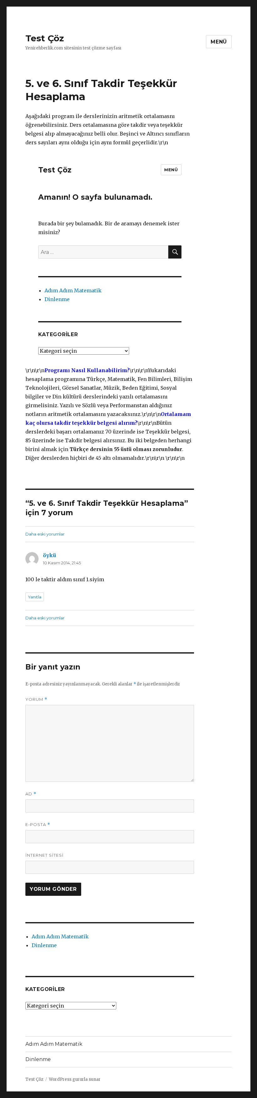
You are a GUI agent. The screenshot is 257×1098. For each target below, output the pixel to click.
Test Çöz (44, 38)
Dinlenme (44, 945)
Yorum (36, 699)
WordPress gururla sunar (75, 1079)
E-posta (37, 824)
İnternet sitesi (44, 855)
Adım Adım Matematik (60, 936)
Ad (30, 794)
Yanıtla (34, 596)
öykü (49, 555)
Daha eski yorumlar (45, 533)
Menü (219, 42)
